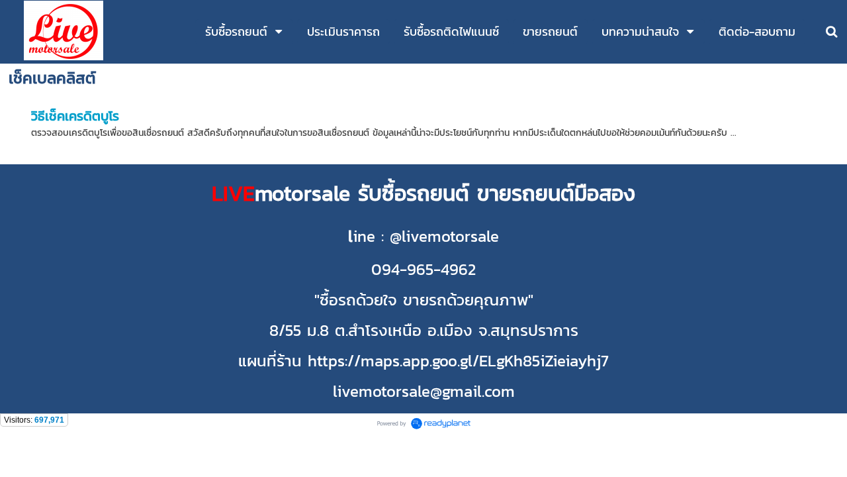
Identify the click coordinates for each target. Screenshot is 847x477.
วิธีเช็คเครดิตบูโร (75, 116)
